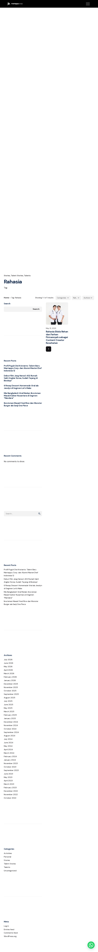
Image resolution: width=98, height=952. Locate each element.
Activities (8, 853)
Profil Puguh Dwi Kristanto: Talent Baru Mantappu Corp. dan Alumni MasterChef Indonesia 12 (23, 368)
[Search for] (23, 513)
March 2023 (9, 784)
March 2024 (9, 753)
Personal (7, 857)
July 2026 (8, 659)
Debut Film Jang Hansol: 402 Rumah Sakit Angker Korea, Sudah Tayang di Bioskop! (21, 378)
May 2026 (8, 666)
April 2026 (8, 670)
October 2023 (10, 767)
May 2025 (8, 708)
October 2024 (10, 729)
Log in (6, 926)
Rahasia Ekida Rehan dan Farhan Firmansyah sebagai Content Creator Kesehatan (57, 337)
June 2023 (8, 774)
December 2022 (11, 791)
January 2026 (10, 680)
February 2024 (10, 756)
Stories (7, 275)
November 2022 (11, 794)
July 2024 (8, 739)
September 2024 (11, 732)
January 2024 (10, 760)
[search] (39, 513)
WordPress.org (10, 936)
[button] (91, 945)
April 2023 (8, 780)
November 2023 (11, 763)
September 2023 (11, 770)
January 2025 (10, 718)
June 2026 (8, 663)
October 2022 (10, 798)
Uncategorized (10, 870)
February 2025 (10, 715)
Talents (27, 275)
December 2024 (11, 722)
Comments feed (11, 933)
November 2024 (11, 725)
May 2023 (8, 777)
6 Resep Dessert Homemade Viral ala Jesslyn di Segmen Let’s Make (21, 386)
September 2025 (11, 694)
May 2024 (8, 746)
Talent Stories (17, 275)
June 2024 (8, 742)
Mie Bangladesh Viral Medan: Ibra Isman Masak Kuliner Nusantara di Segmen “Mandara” (22, 395)
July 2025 (8, 701)
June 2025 (8, 704)
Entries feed (9, 929)
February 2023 (10, 787)
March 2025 (9, 711)
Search (7, 303)
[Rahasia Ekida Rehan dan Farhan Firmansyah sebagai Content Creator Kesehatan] (57, 313)
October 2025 (10, 691)
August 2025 (9, 697)
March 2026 (9, 673)
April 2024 (8, 749)
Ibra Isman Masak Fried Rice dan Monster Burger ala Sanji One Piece (23, 404)
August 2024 (9, 736)
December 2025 (11, 684)
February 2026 (10, 677)
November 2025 (11, 687)
